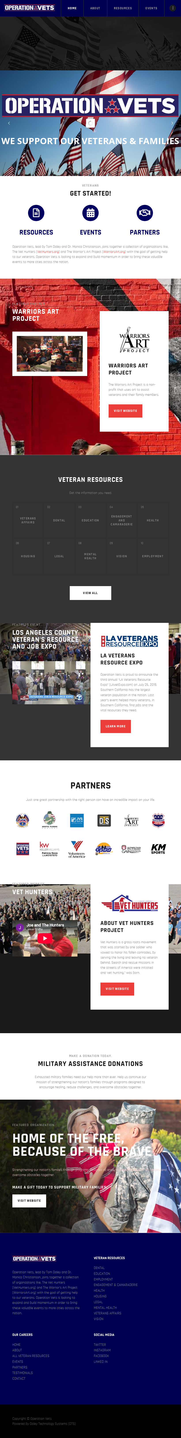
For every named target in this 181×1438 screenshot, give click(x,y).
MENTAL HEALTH (105, 1308)
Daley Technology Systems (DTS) (53, 1423)
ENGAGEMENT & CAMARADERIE (116, 1285)
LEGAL (98, 1302)
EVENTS (17, 1361)
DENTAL (99, 1268)
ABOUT (17, 1350)
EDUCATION (102, 1273)
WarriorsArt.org (114, 251)
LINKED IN (100, 1361)
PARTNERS (19, 1367)
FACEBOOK (101, 1356)
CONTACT (18, 1378)
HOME (16, 1344)
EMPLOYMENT (103, 1279)
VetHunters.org (48, 251)
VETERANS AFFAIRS (107, 1313)
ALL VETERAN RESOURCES (30, 1356)
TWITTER (100, 1344)
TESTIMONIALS (22, 1373)
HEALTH (99, 1290)
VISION (98, 1319)
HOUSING (100, 1296)
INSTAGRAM (102, 1350)
